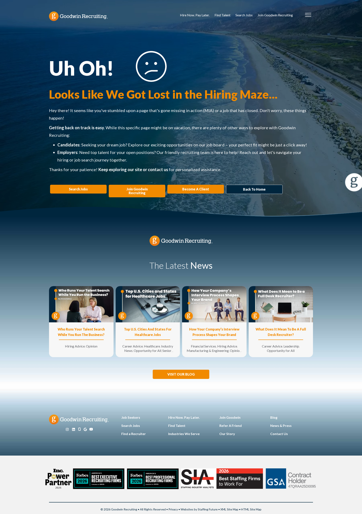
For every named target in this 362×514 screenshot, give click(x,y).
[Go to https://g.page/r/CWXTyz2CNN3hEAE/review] (85, 429)
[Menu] (308, 15)
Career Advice (132, 346)
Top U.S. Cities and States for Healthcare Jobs (148, 332)
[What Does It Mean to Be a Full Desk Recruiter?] (281, 304)
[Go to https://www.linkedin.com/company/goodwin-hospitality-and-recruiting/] (73, 429)
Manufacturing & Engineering (208, 351)
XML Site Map (229, 509)
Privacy (173, 509)
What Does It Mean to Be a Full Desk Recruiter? (281, 332)
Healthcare (152, 346)
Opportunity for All (147, 351)
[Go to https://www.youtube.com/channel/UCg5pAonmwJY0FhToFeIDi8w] (91, 429)
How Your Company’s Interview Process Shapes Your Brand (214, 332)
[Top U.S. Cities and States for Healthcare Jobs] (148, 304)
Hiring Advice (75, 346)
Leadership (291, 346)
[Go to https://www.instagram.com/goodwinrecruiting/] (67, 429)
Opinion (91, 346)
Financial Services (203, 346)
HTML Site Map (251, 509)
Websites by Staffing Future (199, 509)
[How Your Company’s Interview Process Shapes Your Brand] (214, 304)
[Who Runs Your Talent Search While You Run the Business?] (81, 304)
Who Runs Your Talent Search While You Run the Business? (81, 332)
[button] (181, 374)
